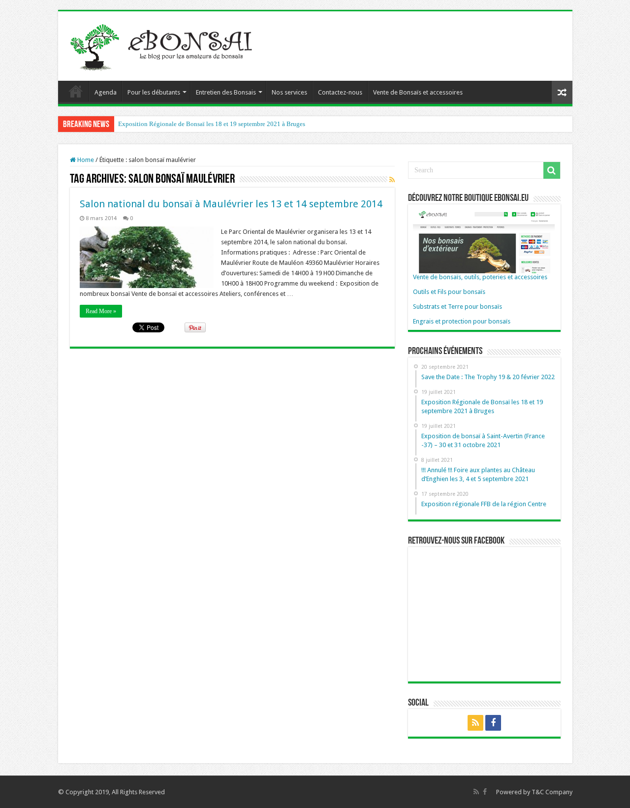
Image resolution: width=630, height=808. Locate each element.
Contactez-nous (340, 92)
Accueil (76, 91)
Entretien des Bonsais (226, 92)
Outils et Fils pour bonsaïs (449, 291)
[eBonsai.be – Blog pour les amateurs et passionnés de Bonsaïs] (163, 44)
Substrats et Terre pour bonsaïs (457, 306)
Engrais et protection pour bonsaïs (461, 321)
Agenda (105, 92)
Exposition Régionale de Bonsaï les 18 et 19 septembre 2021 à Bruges (211, 124)
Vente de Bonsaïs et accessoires (418, 92)
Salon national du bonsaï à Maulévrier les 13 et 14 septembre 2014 (231, 204)
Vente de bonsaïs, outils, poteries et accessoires (480, 277)
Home (85, 159)
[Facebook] (493, 723)
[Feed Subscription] (392, 180)
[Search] (551, 170)
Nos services (289, 92)
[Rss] (475, 723)
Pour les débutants (153, 92)
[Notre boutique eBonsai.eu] (484, 240)
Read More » (101, 311)
